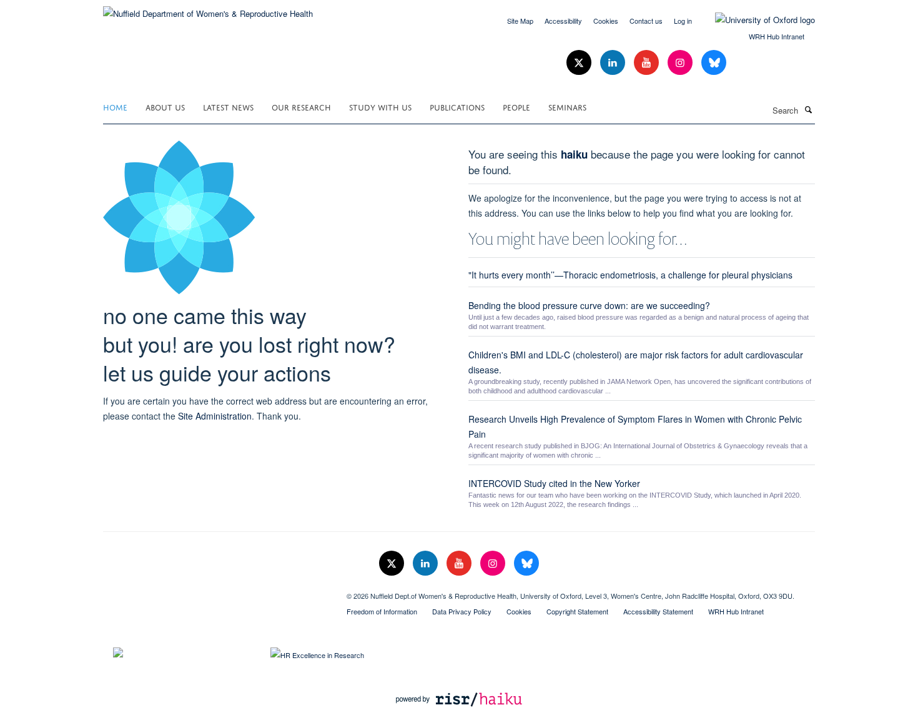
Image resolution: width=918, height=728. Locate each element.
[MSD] (215, 591)
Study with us (380, 106)
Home (115, 106)
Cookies (605, 21)
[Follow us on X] (580, 63)
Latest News (228, 106)
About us (165, 106)
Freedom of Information (382, 611)
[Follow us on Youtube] (647, 63)
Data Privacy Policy (461, 611)
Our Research (301, 106)
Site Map (520, 21)
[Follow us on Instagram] (681, 63)
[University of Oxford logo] (755, 19)
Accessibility (563, 21)
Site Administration (215, 416)
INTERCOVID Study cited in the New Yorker (554, 483)
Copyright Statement (577, 611)
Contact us (646, 21)
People (516, 106)
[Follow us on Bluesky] (713, 63)
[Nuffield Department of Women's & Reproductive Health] (208, 9)
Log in (683, 21)
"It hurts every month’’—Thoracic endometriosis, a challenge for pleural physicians (630, 274)
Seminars (567, 106)
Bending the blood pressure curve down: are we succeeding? (589, 305)
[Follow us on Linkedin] (614, 63)
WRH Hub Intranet (776, 36)
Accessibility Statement (658, 611)
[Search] (808, 109)
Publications (457, 106)
